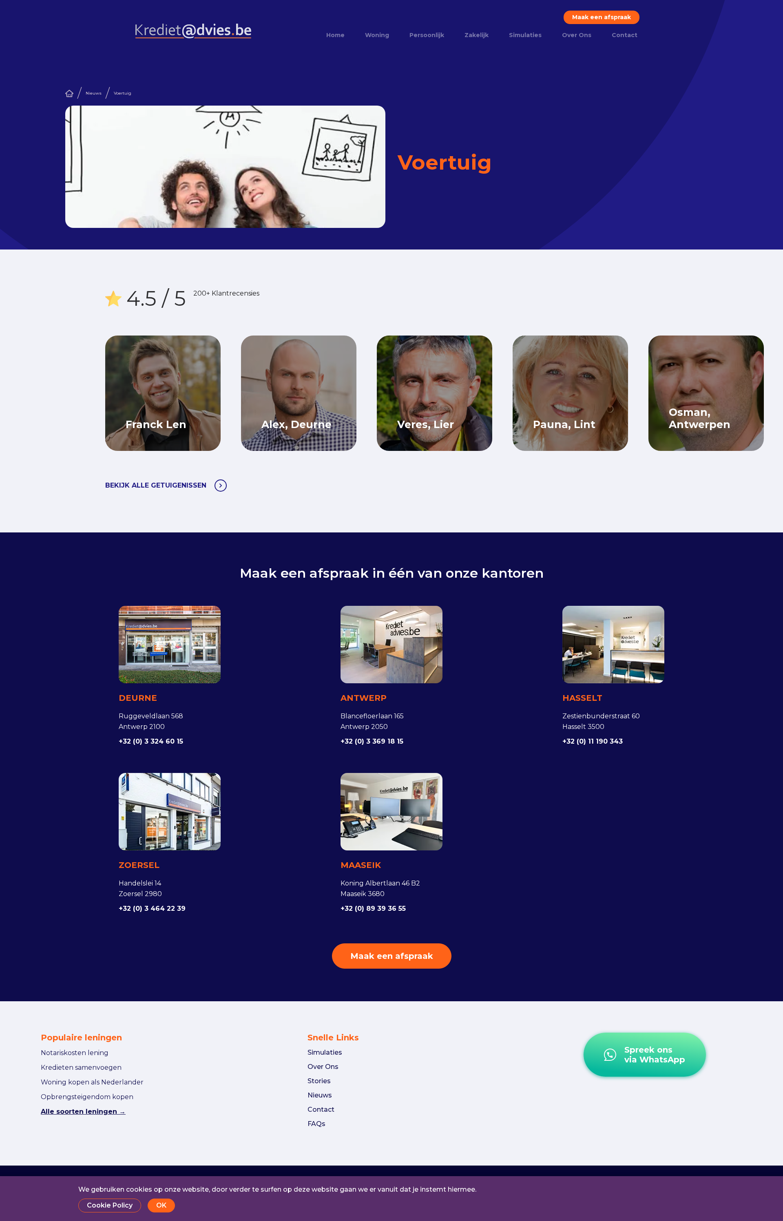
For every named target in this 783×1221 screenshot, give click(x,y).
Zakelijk (476, 35)
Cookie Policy (110, 1205)
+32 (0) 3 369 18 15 (372, 741)
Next (715, 393)
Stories (319, 1081)
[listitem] (309, 393)
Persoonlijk (426, 35)
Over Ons (576, 35)
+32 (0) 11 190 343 (592, 741)
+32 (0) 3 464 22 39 (152, 908)
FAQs (316, 1124)
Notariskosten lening (74, 1053)
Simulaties (525, 35)
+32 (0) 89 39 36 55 (373, 908)
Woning (377, 35)
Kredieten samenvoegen (81, 1067)
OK (161, 1205)
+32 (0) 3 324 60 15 (151, 741)
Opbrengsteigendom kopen (87, 1097)
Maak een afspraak (601, 17)
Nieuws (94, 93)
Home (335, 35)
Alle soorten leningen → (83, 1111)
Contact (624, 35)
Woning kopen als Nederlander (92, 1082)
